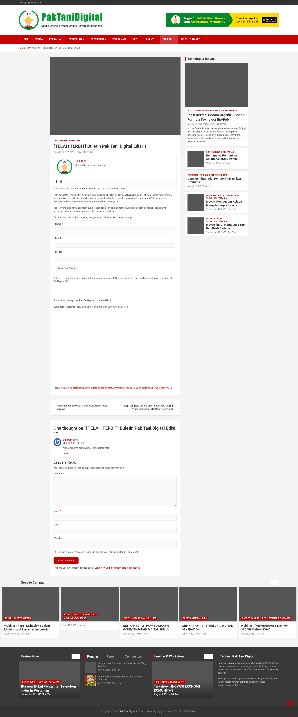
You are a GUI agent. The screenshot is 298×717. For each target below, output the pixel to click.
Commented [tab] (133, 656)
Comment (59, 473)
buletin (86, 388)
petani (155, 388)
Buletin (167, 39)
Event (150, 39)
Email (57, 524)
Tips (225, 175)
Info (134, 39)
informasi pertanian (123, 388)
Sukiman (67, 439)
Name (57, 511)
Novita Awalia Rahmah (215, 124)
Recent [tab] (111, 656)
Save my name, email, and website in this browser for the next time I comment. (98, 552)
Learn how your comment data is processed (117, 567)
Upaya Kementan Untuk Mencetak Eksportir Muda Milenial (82, 407)
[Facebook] (56, 181)
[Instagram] (61, 181)
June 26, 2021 (70, 633)
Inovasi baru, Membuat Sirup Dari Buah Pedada (225, 226)
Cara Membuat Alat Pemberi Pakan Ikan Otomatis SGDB (214, 180)
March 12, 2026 (195, 124)
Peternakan (98, 39)
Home (25, 39)
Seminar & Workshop (16, 618)
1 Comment (87, 152)
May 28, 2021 (188, 633)
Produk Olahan (231, 195)
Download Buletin (64, 140)
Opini (219, 195)
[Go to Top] (290, 703)
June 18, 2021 (129, 633)
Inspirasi (211, 195)
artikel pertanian (74, 388)
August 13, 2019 (62, 152)
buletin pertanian (99, 388)
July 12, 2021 (10, 625)
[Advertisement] (115, 348)
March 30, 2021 (248, 633)
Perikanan (119, 39)
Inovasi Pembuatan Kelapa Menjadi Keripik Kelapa (224, 203)
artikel (62, 388)
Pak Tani (75, 152)
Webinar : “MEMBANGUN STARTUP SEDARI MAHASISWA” (205, 627)
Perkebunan (76, 39)
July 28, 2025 (27, 694)
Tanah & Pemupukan (203, 111)
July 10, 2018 (103, 670)
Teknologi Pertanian (226, 111)
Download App (190, 39)
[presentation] (273, 582)
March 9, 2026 (213, 163)
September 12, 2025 (216, 209)
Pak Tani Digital (127, 711)
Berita (39, 39)
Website (58, 538)
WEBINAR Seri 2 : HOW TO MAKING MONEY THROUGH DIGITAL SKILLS (86, 627)
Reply (65, 453)
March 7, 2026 (194, 186)
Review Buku (48, 678)
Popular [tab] (92, 656)
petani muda (165, 388)
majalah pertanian (142, 388)
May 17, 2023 (104, 683)
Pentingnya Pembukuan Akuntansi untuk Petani (222, 157)
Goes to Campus (22, 614)
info (110, 388)
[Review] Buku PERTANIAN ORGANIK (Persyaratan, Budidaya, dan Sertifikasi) (49, 686)
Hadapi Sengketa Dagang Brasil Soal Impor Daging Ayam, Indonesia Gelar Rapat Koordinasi (147, 407)
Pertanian (56, 39)
